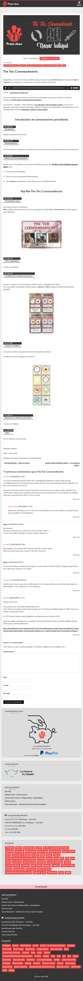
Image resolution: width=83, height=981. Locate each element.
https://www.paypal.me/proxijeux (29, 100)
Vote (64, 65)
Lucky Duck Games (12, 865)
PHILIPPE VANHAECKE (13, 823)
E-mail (6, 685)
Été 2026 (8, 791)
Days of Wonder (68, 851)
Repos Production (44, 869)
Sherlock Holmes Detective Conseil (18, 873)
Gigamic (49, 858)
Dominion (35, 855)
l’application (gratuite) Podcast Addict (34, 110)
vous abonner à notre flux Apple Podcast (49, 105)
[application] (41, 88)
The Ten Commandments (50, 65)
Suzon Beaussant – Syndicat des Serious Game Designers (25, 804)
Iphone (8, 862)
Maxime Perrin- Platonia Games (16, 795)
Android (18, 848)
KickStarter (41, 862)
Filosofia (41, 858)
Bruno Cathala (31, 851)
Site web (6, 693)
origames (55, 865)
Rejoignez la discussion (49, 58)
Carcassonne (42, 851)
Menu (79, 5)
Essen (49, 855)
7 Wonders (10, 848)
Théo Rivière (52, 873)
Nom (5, 677)
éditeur (67, 873)
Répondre (76, 499)
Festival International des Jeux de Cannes (21, 858)
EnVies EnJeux (10, 801)
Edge (43, 855)
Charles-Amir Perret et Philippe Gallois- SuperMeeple (24, 798)
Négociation (22, 65)
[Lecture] (6, 88)
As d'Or (38, 848)
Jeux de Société (29, 862)
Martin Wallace (36, 865)
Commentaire (9, 652)
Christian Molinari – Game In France (16, 463)
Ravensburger (19, 869)
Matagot (47, 865)
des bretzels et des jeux (21, 855)
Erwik (5, 524)
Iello (61, 858)
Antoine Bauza (29, 848)
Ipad (72, 858)
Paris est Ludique (67, 865)
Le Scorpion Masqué (54, 862)
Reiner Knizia (30, 869)
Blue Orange (19, 851)
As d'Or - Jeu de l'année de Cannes (56, 848)
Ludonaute (25, 865)
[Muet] (71, 88)
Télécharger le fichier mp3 (19, 93)
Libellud (67, 862)
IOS (67, 858)
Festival (57, 855)
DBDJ (8, 855)
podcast (9, 869)
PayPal (14, 100)
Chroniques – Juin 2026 (27, 819)
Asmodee (9, 851)
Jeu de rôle (17, 862)
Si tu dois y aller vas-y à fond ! (34, 65)
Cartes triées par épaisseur (11, 65)
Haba (56, 858)
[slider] (76, 88)
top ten (59, 65)
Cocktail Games (55, 851)
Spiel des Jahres (39, 873)
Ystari (61, 873)
